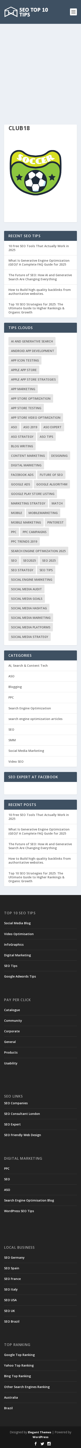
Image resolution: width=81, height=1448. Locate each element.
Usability (10, 1063)
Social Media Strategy (29, 637)
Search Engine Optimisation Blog (29, 1200)
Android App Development (32, 351)
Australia (11, 1397)
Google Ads (20, 484)
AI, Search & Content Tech (28, 665)
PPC (13, 532)
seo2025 (29, 560)
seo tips (46, 570)
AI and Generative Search (32, 341)
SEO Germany (14, 1257)
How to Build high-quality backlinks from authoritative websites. (39, 292)
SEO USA (10, 1300)
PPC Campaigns (34, 532)
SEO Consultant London (22, 1114)
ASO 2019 (30, 427)
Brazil (8, 1408)
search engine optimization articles (35, 719)
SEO (14, 560)
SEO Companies (16, 1103)
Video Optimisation (19, 934)
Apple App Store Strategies (33, 379)
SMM (12, 740)
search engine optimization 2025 (38, 551)
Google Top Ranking (19, 1355)
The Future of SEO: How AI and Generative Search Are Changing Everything (40, 277)
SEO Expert (12, 1124)
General (10, 1042)
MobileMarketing (43, 513)
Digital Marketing (26, 465)
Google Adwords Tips (20, 976)
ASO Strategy (22, 437)
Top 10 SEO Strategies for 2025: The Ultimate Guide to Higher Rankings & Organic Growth (36, 308)
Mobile (16, 513)
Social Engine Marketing (31, 579)
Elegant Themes (39, 1432)
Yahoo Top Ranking (19, 1365)
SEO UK (9, 1311)
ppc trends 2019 (24, 541)
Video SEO (16, 761)
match (57, 503)
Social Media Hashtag (29, 608)
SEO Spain (11, 1268)
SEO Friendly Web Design (22, 1135)
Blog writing (22, 446)
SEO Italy (11, 1289)
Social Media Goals (26, 599)
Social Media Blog (17, 923)
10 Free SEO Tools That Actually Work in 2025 (38, 248)
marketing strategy (28, 503)
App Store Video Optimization (35, 417)
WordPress (40, 1437)
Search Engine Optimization (29, 708)
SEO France (12, 1279)
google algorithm (51, 484)
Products (10, 1052)
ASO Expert (52, 427)
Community (13, 1020)
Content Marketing (28, 456)
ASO (14, 427)
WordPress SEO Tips (19, 1211)
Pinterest (55, 522)
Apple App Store (24, 370)
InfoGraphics (14, 944)
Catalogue (12, 1010)
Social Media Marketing (31, 618)
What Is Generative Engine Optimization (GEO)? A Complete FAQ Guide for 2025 (39, 262)
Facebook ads (22, 475)
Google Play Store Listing (32, 494)
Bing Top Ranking (17, 1376)
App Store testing (26, 408)
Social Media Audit (26, 589)
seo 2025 (49, 560)
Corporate (12, 1031)
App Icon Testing (25, 360)
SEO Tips (10, 966)
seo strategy (22, 570)
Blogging (15, 687)
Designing (59, 456)
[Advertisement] (40, 66)
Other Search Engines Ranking (27, 1387)
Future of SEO (51, 475)
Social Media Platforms (30, 627)
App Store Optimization (31, 398)
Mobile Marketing (26, 522)
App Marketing (23, 389)
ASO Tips (46, 437)
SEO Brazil (11, 1321)
